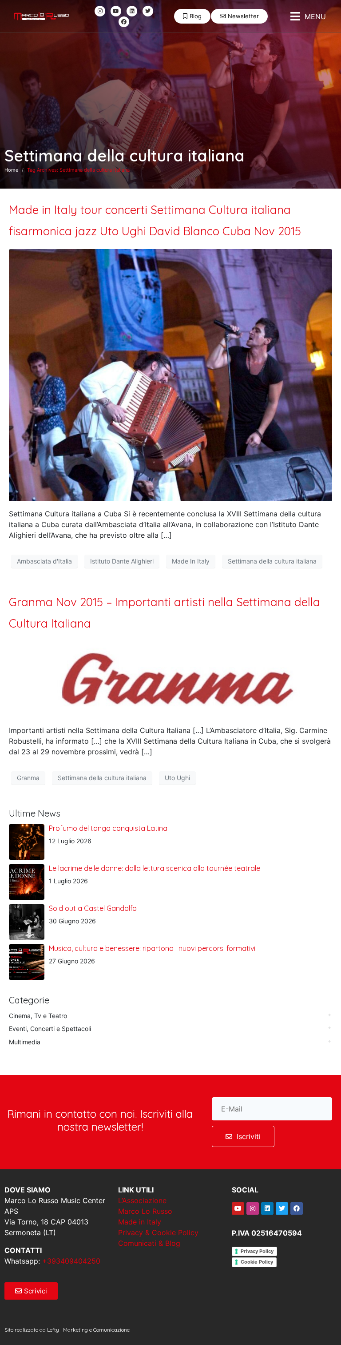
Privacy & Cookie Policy (158, 1232)
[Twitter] (148, 11)
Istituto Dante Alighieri (122, 561)
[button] (308, 16)
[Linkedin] (132, 11)
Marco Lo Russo (145, 1211)
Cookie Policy (257, 1262)
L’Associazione (142, 1200)
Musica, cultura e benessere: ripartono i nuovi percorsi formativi (152, 948)
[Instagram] (100, 11)
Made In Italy (191, 561)
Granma (28, 777)
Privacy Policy (257, 1251)
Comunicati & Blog (149, 1243)
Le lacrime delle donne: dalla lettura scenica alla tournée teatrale (154, 868)
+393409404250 (71, 1260)
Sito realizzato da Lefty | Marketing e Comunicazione (67, 1329)
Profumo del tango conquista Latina (108, 828)
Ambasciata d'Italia (44, 561)
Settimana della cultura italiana (272, 561)
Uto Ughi (177, 777)
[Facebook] (124, 21)
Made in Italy (139, 1221)
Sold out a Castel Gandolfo (93, 908)
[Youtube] (116, 11)
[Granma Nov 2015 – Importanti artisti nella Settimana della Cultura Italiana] (170, 678)
